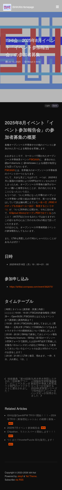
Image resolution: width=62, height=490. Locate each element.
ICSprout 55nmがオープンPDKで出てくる (30, 212)
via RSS (19, 479)
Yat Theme (31, 476)
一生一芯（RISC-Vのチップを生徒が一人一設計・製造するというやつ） (31, 206)
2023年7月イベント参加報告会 (26, 427)
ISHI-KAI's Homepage (23, 7)
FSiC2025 (34, 159)
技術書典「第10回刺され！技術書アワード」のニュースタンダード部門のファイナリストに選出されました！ (18, 384)
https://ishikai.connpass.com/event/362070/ (31, 286)
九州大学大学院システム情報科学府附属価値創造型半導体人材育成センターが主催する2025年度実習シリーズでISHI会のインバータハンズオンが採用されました (44, 387)
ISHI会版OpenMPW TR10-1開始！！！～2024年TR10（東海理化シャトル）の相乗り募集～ (31, 419)
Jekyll (20, 476)
